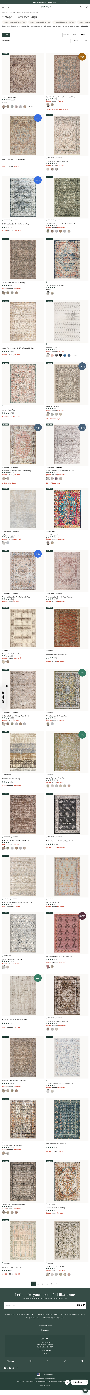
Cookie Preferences (45, 1385)
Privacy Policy (30, 1381)
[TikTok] (65, 1361)
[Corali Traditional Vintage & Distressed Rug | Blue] (67, 74)
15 (51, 1283)
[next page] (56, 1284)
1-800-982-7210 (45, 1342)
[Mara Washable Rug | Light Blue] (67, 876)
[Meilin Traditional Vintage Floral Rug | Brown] (23, 135)
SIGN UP (81, 1305)
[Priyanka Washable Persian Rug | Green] (67, 690)
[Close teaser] (6, 686)
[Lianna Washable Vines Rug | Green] (67, 752)
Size (65, 35)
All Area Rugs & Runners (14, 12)
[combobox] (79, 41)
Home (3, 12)
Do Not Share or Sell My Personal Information (61, 1381)
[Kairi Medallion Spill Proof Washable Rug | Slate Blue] (23, 197)
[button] (6, 35)
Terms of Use (20, 1381)
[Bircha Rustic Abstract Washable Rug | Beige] (23, 995)
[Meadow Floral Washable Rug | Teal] (67, 1119)
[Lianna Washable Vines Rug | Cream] (67, 1240)
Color (74, 35)
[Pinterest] (82, 1361)
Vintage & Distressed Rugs (31, 12)
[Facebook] (48, 1361)
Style (83, 35)
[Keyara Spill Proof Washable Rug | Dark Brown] (67, 995)
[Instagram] (31, 1361)
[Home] (45, 7)
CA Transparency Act (41, 1381)
